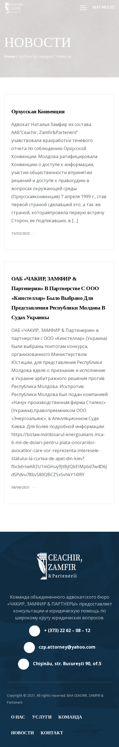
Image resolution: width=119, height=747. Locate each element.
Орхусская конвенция (38, 111)
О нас (18, 717)
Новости (22, 732)
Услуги (41, 717)
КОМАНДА (70, 717)
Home (9, 56)
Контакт (52, 732)
